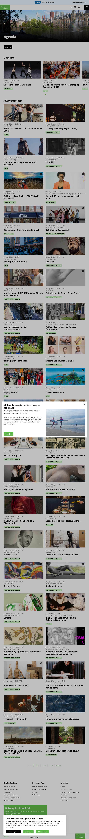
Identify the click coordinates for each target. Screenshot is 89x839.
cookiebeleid (9, 827)
